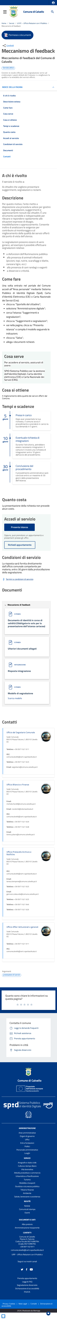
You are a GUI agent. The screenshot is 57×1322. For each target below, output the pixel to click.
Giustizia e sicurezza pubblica (27, 1186)
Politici (27, 1146)
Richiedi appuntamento (20, 545)
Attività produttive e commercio (27, 1172)
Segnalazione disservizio (27, 1285)
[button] (53, 2)
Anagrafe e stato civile (27, 1162)
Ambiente (27, 1193)
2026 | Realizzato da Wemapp (28, 1311)
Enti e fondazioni (27, 1142)
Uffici (27, 1139)
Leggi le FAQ (27, 1281)
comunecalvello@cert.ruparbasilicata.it (27, 1250)
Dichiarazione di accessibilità (27, 1288)
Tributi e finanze (27, 1189)
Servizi (11, 23)
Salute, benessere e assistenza (27, 1196)
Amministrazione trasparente (27, 1227)
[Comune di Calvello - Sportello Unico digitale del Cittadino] (13, 11)
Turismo (27, 1179)
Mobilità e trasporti (27, 1182)
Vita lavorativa (27, 1169)
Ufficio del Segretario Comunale (20, 732)
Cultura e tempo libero (27, 1165)
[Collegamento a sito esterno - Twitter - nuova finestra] (22, 1269)
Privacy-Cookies (9, 1303)
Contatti (27, 1232)
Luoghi (27, 1153)
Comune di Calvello (33, 12)
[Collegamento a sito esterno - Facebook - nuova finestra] (26, 1269)
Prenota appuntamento (27, 1278)
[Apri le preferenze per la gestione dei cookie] (4, 1317)
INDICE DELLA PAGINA (12, 87)
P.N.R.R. (27, 1291)
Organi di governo (27, 1136)
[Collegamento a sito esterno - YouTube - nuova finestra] (31, 1269)
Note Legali (23, 1303)
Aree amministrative (27, 1132)
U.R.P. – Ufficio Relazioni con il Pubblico (32, 23)
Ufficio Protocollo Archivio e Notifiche (18, 853)
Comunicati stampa (27, 1209)
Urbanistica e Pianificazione (27, 1176)
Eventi (27, 1212)
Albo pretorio (27, 1224)
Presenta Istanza (19, 527)
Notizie (27, 1205)
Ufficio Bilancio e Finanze (17, 784)
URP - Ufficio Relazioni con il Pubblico (27, 1254)
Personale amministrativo (27, 1149)
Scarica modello (15, 698)
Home (4, 23)
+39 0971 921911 (27, 1246)
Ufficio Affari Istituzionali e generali (22, 926)
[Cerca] (52, 12)
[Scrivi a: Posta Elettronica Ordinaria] (27, 1252)
